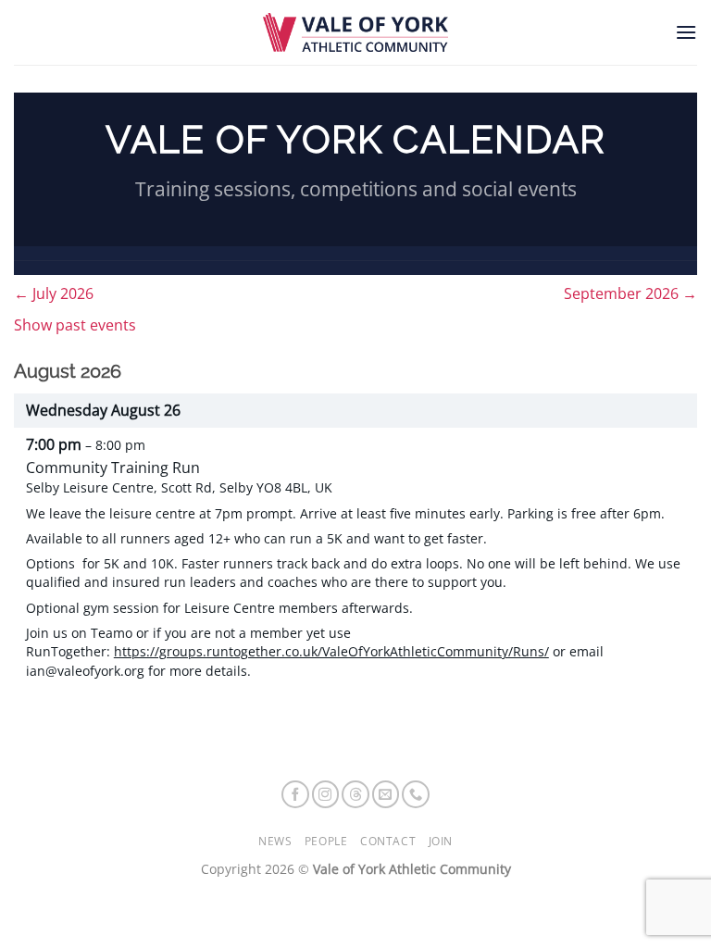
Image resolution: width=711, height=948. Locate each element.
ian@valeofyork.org (85, 671)
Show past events (75, 325)
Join (441, 841)
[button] (686, 32)
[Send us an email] (386, 794)
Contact (388, 841)
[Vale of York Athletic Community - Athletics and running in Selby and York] (355, 32)
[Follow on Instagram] (326, 794)
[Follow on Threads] (355, 794)
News (275, 841)
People (326, 841)
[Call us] (416, 794)
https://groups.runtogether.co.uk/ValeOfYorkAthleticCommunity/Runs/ (331, 651)
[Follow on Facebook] (295, 794)
